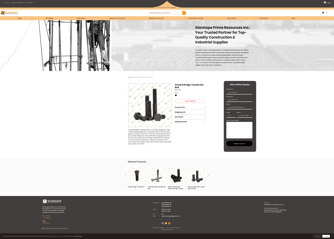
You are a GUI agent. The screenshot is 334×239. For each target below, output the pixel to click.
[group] (167, 178)
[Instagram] (163, 223)
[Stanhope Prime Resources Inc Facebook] (166, 223)
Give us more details (232, 120)
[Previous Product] (125, 175)
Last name (229, 96)
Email (228, 104)
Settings (317, 236)
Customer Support (159, 228)
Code (228, 112)
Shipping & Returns (167, 229)
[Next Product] (209, 175)
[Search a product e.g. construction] (184, 13)
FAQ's (168, 228)
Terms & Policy (175, 228)
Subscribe (173, 7)
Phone (238, 112)
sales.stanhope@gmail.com (171, 216)
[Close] (332, 236)
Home (130, 77)
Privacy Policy (78, 236)
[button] (92, 18)
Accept (326, 236)
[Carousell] (169, 223)
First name (229, 89)
